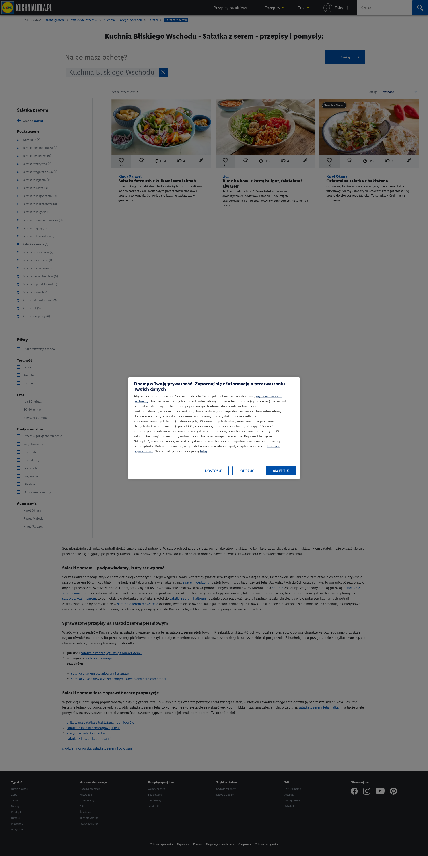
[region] (214, 428)
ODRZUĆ (247, 470)
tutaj (203, 451)
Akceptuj (281, 470)
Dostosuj (214, 470)
